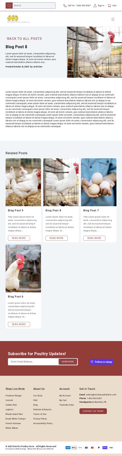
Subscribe (68, 361)
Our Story (37, 395)
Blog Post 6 (16, 297)
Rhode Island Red (14, 414)
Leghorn (9, 409)
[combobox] (30, 5)
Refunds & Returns (42, 409)
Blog (35, 404)
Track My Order (66, 404)
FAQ (35, 400)
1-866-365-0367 (94, 398)
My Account (65, 395)
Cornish (9, 400)
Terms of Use (39, 414)
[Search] (9, 5)
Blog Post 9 (16, 210)
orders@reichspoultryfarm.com (101, 394)
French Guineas (13, 423)
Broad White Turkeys (16, 418)
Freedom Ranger (14, 395)
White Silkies (12, 428)
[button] (111, 5)
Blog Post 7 (91, 210)
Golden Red (11, 404)
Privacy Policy (40, 418)
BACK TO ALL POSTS (24, 38)
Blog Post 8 (53, 210)
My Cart (63, 400)
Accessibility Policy (42, 423)
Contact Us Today (93, 411)
